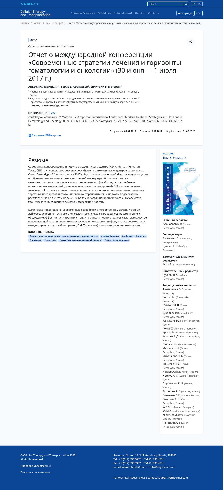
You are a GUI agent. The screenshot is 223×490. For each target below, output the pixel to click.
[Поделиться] (191, 42)
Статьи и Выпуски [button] (82, 13)
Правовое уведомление (35, 466)
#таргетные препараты (116, 240)
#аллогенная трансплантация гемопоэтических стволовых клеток (64, 236)
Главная (24, 23)
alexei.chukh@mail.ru (135, 467)
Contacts (153, 13)
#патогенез (50, 240)
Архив (37, 23)
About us (140, 13)
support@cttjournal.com (173, 477)
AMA (53, 113)
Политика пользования (35, 472)
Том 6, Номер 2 (54, 23)
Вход (198, 13)
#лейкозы (127, 236)
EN (194, 3)
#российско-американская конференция (80, 240)
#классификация (110, 236)
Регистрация (185, 13)
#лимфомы (35, 240)
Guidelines (104, 13)
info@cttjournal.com (162, 467)
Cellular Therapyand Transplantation (35, 13)
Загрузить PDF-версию (46, 135)
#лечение (141, 236)
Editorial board (122, 13)
